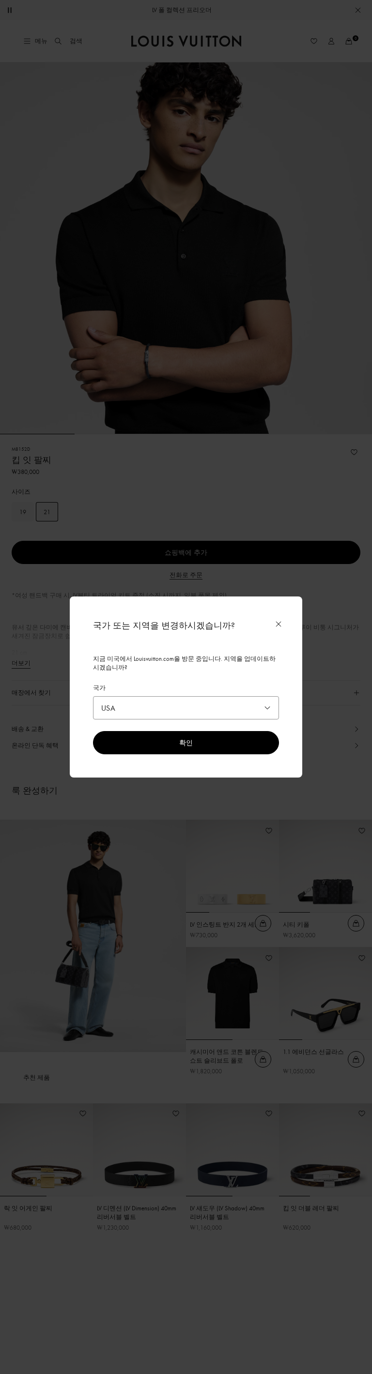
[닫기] (278, 624)
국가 (99, 687)
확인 (186, 742)
